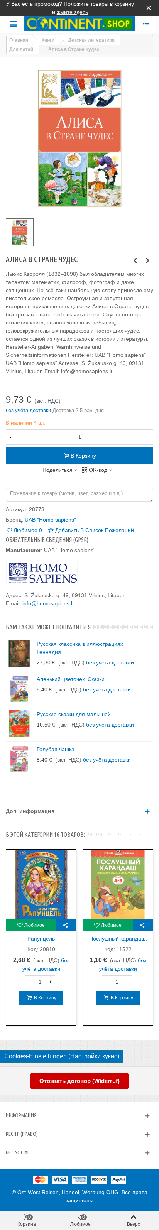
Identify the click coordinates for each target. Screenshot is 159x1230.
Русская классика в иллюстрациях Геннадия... (80, 648)
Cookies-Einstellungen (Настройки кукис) (61, 1056)
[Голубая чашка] (19, 758)
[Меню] (13, 23)
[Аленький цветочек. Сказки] (19, 688)
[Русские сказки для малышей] (19, 723)
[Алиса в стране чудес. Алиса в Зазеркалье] (135, 260)
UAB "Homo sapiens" (50, 520)
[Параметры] (146, 23)
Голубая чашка (55, 749)
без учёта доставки (29, 410)
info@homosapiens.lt (48, 603)
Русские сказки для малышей (74, 714)
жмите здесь (72, 12)
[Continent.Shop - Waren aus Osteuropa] (79, 23)
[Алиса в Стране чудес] (147, 260)
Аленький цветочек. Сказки (71, 679)
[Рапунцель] (41, 884)
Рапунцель (41, 939)
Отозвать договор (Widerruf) (79, 1081)
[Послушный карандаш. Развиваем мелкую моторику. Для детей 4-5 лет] (118, 884)
